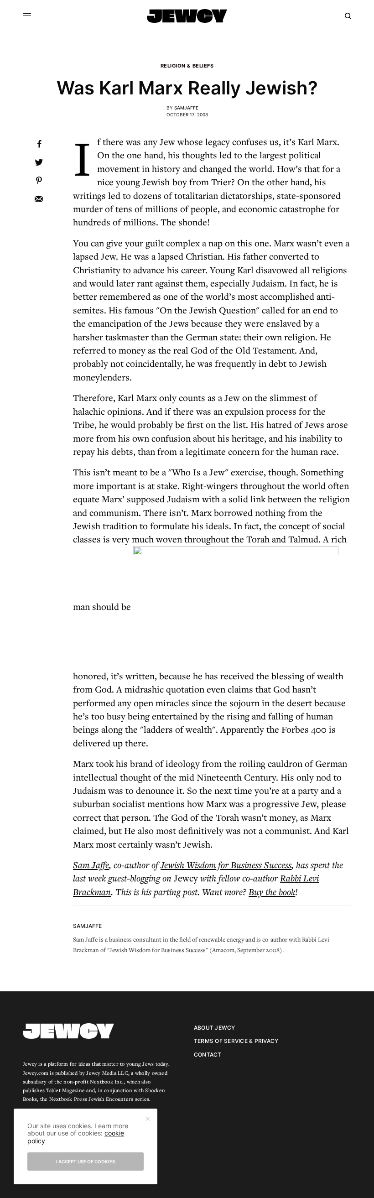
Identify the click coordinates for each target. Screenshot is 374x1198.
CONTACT (208, 1054)
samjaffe (186, 107)
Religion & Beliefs (187, 65)
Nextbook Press (68, 1098)
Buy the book (272, 891)
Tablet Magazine (65, 1090)
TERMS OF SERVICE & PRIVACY (236, 1040)
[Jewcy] (187, 16)
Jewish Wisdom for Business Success (226, 865)
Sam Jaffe (91, 865)
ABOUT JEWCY (214, 1027)
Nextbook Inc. (107, 1081)
